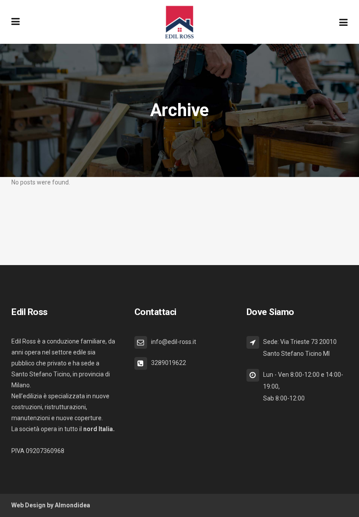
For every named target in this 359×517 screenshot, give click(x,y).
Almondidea (72, 505)
